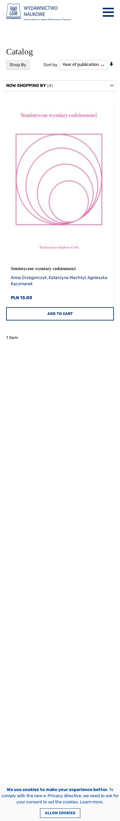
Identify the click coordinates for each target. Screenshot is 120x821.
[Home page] (38, 12)
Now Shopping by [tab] (26, 85)
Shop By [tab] (18, 64)
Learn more (91, 802)
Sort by (50, 64)
